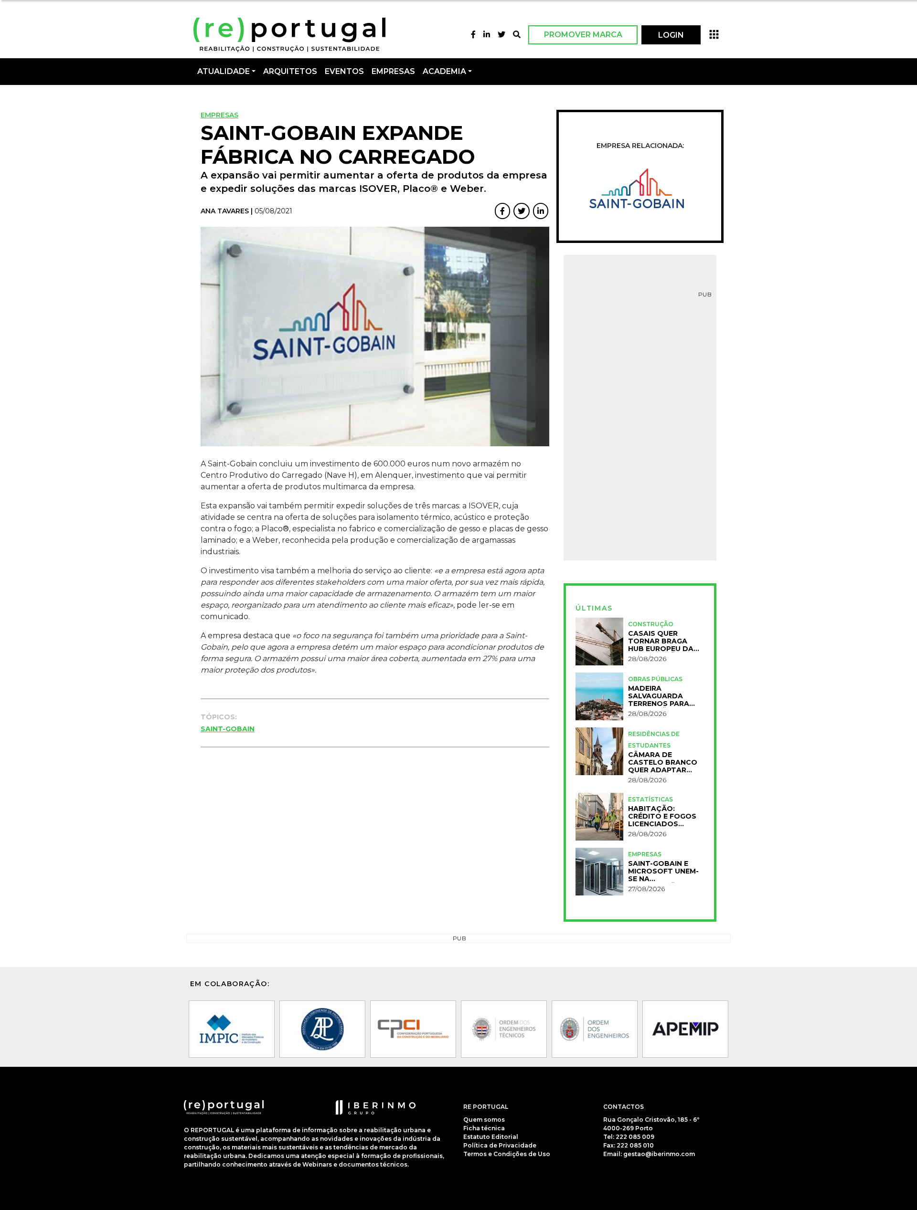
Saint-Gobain (228, 729)
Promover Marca (583, 34)
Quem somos (484, 1119)
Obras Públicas (655, 679)
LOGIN (671, 35)
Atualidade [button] (223, 71)
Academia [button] (444, 71)
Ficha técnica (484, 1128)
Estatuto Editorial (490, 1136)
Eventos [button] (344, 71)
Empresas (393, 71)
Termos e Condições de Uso (506, 1153)
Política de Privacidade (499, 1145)
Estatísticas (650, 799)
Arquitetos (290, 71)
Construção (650, 624)
